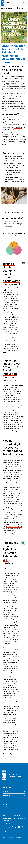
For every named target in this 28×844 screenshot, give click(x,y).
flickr (19, 827)
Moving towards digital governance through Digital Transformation (13, 447)
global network (18, 128)
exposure (22, 827)
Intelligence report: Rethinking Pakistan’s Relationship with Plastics (11, 553)
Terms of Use (6, 823)
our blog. (12, 433)
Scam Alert (6, 821)
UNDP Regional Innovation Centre (11, 296)
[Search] (7, 808)
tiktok (6, 831)
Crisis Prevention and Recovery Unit (12, 521)
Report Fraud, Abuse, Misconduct (11, 815)
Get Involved (7, 799)
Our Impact (6, 795)
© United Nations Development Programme (13, 837)
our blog (8, 352)
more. (19, 535)
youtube (15, 827)
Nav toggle (25, 3)
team (18, 136)
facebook (6, 827)
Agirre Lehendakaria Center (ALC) (13, 386)
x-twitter (9, 827)
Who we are (7, 787)
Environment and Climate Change (9, 291)
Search (23, 3)
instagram (12, 827)
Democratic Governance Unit (12, 524)
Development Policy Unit (14, 526)
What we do (7, 791)
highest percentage (7, 312)
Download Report (8, 754)
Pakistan (7, 2)
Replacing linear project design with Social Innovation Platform (11, 368)
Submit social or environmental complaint (14, 818)
